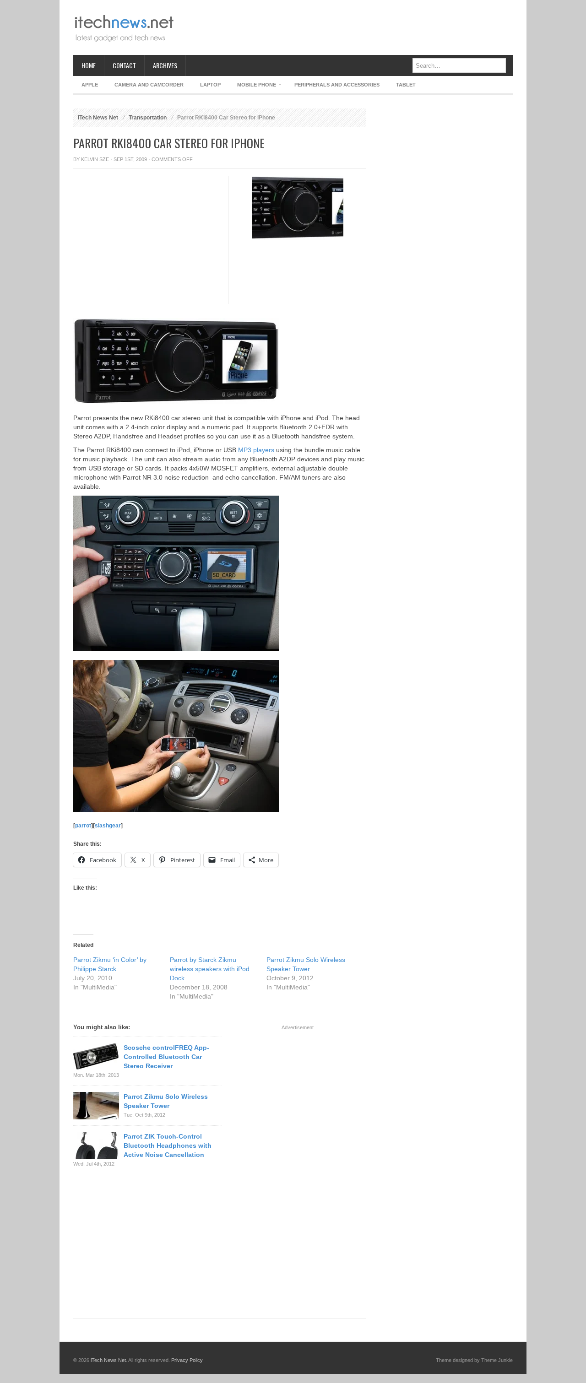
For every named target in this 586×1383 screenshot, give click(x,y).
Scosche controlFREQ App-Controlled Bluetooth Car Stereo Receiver (166, 1057)
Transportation (148, 117)
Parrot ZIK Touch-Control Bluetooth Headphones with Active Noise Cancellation (168, 1145)
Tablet (406, 84)
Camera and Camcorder (149, 84)
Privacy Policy (187, 1360)
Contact (124, 65)
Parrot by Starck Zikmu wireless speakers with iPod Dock (210, 969)
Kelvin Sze (95, 159)
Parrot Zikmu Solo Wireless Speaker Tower (166, 1101)
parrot (83, 825)
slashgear (108, 825)
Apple (89, 84)
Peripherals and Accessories (337, 84)
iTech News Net (98, 117)
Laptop (210, 84)
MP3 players (256, 450)
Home (88, 65)
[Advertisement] (346, 27)
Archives (165, 65)
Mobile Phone (252, 86)
